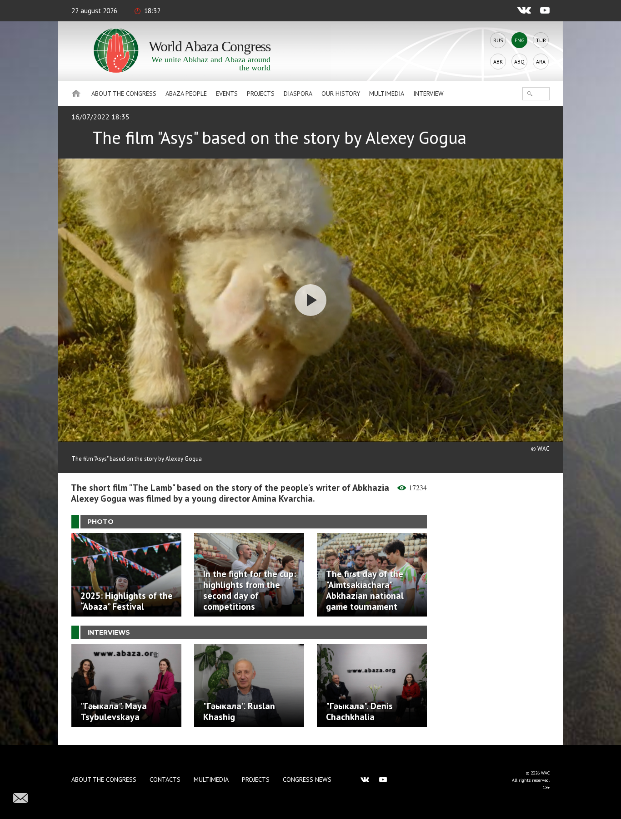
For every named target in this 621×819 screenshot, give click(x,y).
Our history (340, 93)
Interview (428, 93)
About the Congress (123, 93)
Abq (519, 61)
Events (227, 93)
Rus (498, 40)
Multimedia (386, 93)
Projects (261, 93)
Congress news (307, 779)
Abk (498, 61)
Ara (541, 61)
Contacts (165, 779)
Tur (541, 40)
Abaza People (186, 93)
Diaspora (298, 93)
